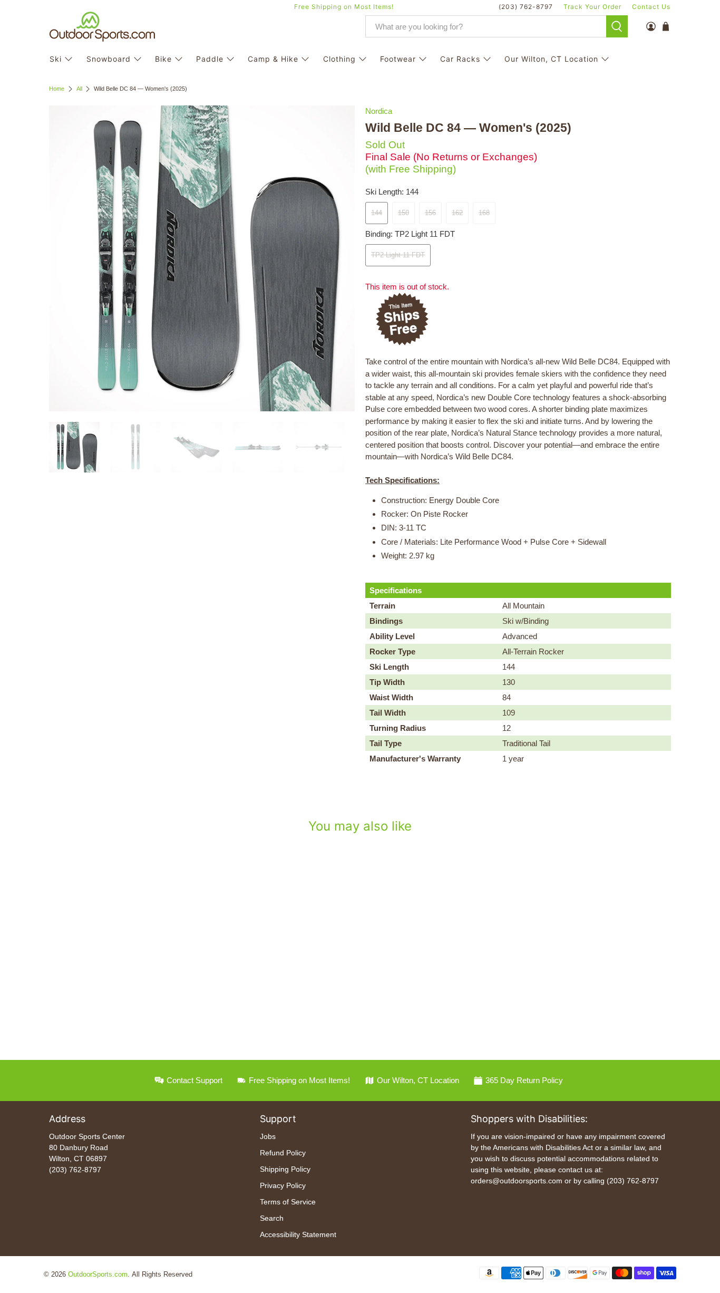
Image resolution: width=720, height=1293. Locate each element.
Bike (163, 58)
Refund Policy (283, 1153)
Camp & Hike (273, 58)
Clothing (339, 58)
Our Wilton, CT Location (551, 58)
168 (484, 213)
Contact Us (651, 7)
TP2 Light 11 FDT (398, 255)
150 (403, 213)
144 (376, 213)
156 (430, 213)
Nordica (378, 111)
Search (272, 1218)
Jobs (268, 1136)
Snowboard (108, 58)
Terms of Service (288, 1202)
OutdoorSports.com (98, 1274)
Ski (56, 58)
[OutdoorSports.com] (102, 27)
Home (56, 89)
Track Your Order (592, 7)
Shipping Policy (285, 1169)
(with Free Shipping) (410, 169)
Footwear (398, 58)
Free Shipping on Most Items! (344, 7)
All (79, 89)
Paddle (209, 58)
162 (457, 213)
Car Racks (460, 58)
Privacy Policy (283, 1185)
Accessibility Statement (298, 1234)
